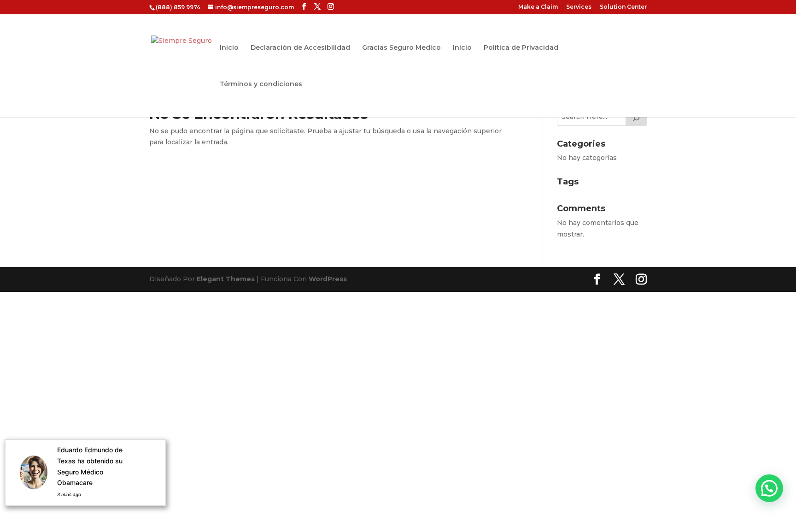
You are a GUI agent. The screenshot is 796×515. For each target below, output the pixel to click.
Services (578, 7)
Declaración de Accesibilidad (300, 48)
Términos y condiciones (261, 84)
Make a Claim (538, 7)
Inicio (229, 48)
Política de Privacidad (521, 48)
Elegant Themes (226, 279)
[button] (769, 488)
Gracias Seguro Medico (401, 48)
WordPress (328, 279)
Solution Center (623, 7)
